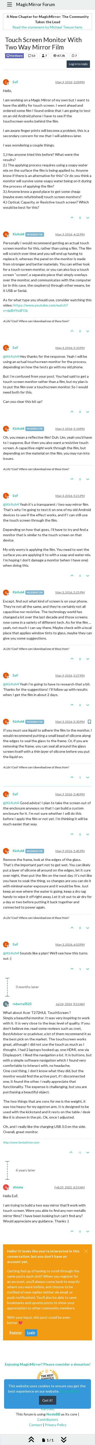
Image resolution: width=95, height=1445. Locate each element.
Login (31, 1333)
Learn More (69, 1391)
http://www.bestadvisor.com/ (21, 1142)
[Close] (86, 1251)
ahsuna (18, 1187)
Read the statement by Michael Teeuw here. (47, 27)
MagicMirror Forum (35, 4)
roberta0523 (22, 1004)
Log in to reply (78, 64)
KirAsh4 (18, 234)
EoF (15, 82)
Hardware (16, 55)
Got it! (47, 1400)
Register (15, 1333)
